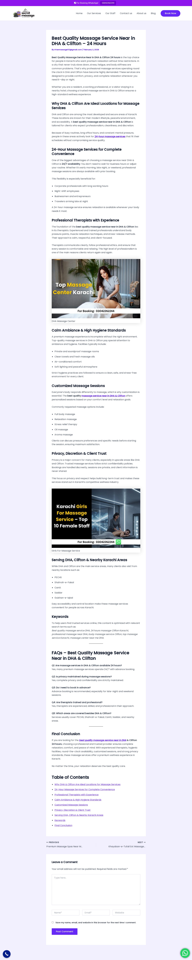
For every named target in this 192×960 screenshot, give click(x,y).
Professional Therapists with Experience (77, 794)
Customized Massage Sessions (71, 804)
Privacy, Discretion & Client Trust (73, 810)
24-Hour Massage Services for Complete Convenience (85, 789)
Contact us (126, 13)
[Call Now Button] (7, 954)
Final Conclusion (63, 825)
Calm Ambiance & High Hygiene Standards (78, 799)
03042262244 (108, 3)
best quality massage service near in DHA (102, 740)
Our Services (94, 13)
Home (79, 13)
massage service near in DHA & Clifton (103, 395)
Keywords (60, 820)
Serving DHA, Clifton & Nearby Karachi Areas (79, 815)
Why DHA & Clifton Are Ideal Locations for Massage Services (87, 784)
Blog (153, 13)
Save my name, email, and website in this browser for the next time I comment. (96, 922)
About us (141, 13)
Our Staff (110, 13)
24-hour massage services (110, 136)
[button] (170, 13)
